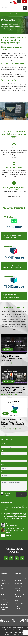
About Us (3, 578)
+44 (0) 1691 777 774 (11, 526)
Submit (21, 494)
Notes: (3, 479)
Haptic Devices (19, 609)
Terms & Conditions (19, 632)
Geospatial (15, 14)
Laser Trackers (19, 603)
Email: (3, 458)
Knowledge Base (5, 583)
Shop (2, 588)
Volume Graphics (5, 602)
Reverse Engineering (20, 578)
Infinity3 (21, 634)
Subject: (3, 443)
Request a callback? (7, 494)
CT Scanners (18, 601)
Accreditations (5, 580)
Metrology (18, 580)
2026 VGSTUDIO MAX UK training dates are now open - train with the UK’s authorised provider (12, 423)
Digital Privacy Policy (9, 632)
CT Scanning (18, 583)
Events (3, 586)
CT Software (4, 607)
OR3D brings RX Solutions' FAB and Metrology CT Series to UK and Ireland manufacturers (13, 390)
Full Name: (4, 451)
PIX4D (3, 609)
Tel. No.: (3, 465)
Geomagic (4, 599)
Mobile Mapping (19, 586)
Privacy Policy (24, 630)
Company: (4, 472)
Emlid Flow (4, 604)
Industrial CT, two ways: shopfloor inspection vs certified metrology (13, 358)
